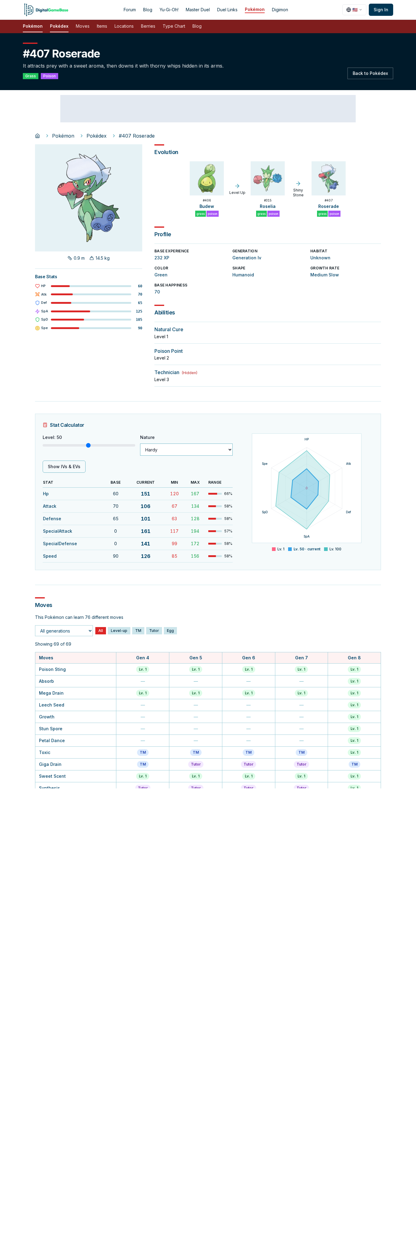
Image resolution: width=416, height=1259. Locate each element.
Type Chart (174, 26)
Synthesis (49, 788)
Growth (47, 716)
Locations (124, 26)
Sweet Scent (52, 776)
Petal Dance (52, 740)
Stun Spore (50, 728)
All (100, 630)
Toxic (44, 752)
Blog (147, 9)
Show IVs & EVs (64, 466)
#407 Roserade (137, 136)
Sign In (381, 9)
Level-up (119, 630)
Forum (130, 9)
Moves (83, 26)
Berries (148, 26)
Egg (170, 630)
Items (102, 26)
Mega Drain (51, 693)
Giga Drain (50, 764)
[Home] (37, 135)
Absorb (46, 681)
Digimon (280, 9)
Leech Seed (51, 704)
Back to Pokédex (370, 73)
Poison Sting (52, 669)
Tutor (154, 630)
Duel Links (227, 9)
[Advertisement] (208, 108)
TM (138, 630)
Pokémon (255, 9)
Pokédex (59, 26)
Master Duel (198, 9)
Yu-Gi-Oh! (169, 9)
